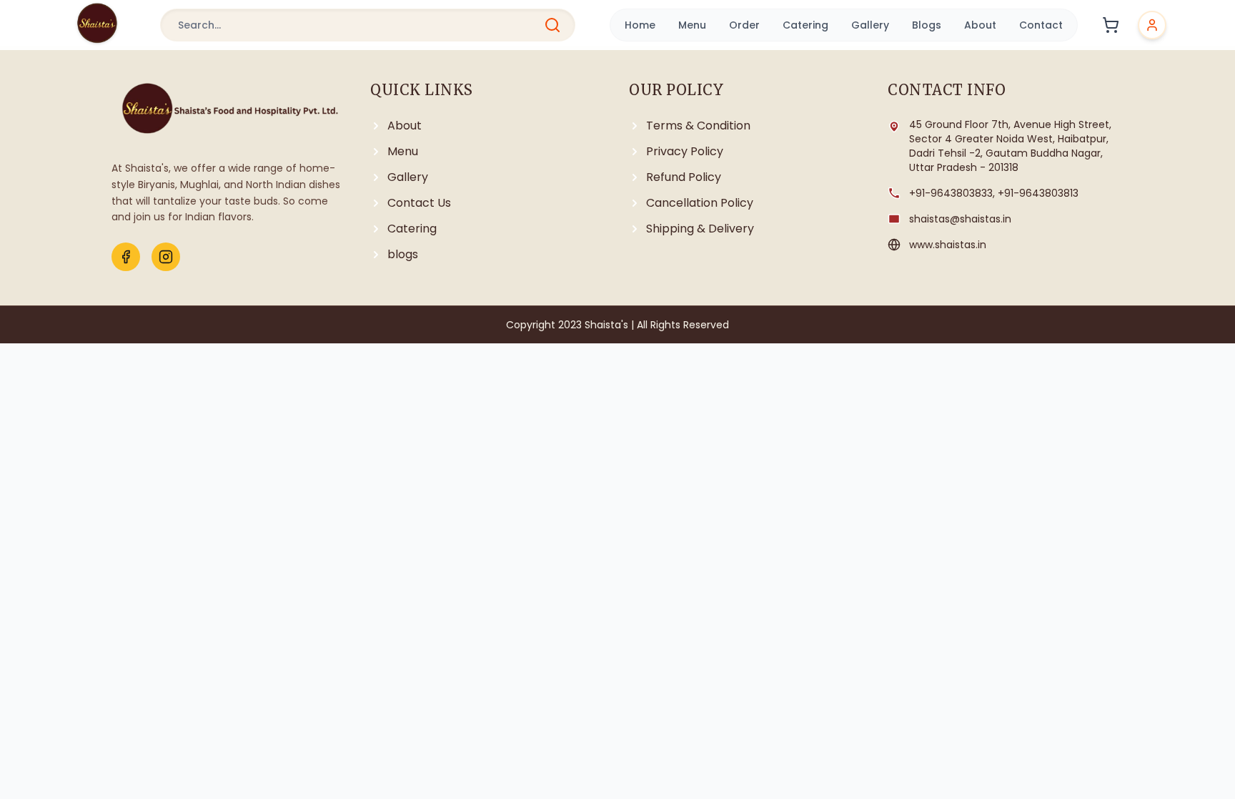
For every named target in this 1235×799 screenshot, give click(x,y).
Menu (692, 25)
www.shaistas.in (947, 244)
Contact (1041, 25)
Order (744, 25)
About (980, 25)
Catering (805, 25)
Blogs (926, 25)
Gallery (870, 25)
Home (640, 25)
